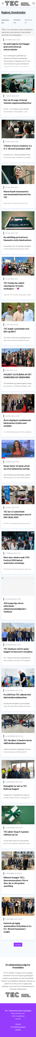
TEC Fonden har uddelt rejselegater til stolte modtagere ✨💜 (14, 286)
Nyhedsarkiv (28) (5, 21)
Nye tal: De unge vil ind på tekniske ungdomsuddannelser (17, 101)
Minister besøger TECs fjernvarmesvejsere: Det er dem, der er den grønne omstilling (16, 881)
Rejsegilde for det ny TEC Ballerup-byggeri (15, 787)
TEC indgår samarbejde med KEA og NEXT (16, 330)
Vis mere (18, 945)
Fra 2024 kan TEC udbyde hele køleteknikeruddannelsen (17, 696)
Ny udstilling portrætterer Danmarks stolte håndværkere (17, 238)
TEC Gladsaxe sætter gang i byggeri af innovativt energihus (18, 650)
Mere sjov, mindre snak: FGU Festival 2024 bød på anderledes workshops (16, 560)
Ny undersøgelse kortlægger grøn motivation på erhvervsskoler (17, 47)
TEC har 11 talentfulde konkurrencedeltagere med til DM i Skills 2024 (17, 514)
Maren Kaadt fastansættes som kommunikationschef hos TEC (17, 194)
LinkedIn (18, 1030)
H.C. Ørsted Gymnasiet (18, 1027)
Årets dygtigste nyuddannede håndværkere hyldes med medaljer (17, 423)
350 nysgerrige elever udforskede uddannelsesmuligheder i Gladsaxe (15, 607)
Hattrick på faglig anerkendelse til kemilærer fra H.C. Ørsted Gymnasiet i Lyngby (17, 927)
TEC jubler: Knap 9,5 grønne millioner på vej (16, 833)
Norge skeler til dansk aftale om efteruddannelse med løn (17, 467)
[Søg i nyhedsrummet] (33, 3)
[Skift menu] (3, 3)
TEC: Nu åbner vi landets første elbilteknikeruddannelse (18, 741)
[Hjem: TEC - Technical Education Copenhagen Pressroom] (17, 3)
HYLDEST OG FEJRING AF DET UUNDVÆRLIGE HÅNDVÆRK (18, 376)
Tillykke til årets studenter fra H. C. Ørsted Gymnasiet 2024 (18, 147)
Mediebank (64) (16, 21)
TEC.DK (18, 1024)
